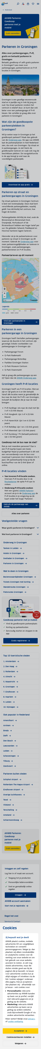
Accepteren (19, 1031)
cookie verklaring (15, 1021)
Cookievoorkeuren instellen (19, 1037)
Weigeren (19, 1043)
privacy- (31, 1019)
